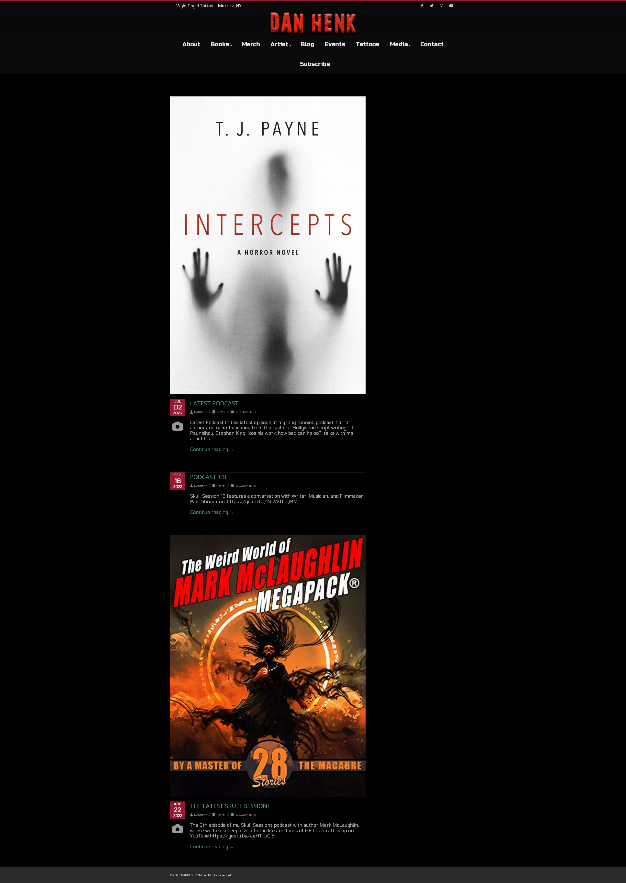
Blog (307, 44)
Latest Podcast (214, 403)
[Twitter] (431, 6)
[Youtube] (451, 6)
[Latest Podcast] (268, 245)
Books (220, 44)
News (220, 412)
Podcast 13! (208, 477)
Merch (251, 44)
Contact (432, 44)
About (191, 44)
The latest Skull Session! (229, 806)
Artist (279, 44)
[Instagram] (441, 6)
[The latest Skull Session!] (268, 666)
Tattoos (368, 44)
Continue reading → (212, 449)
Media (399, 44)
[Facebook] (422, 6)
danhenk (200, 412)
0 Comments (245, 412)
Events (335, 44)
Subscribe (315, 64)
